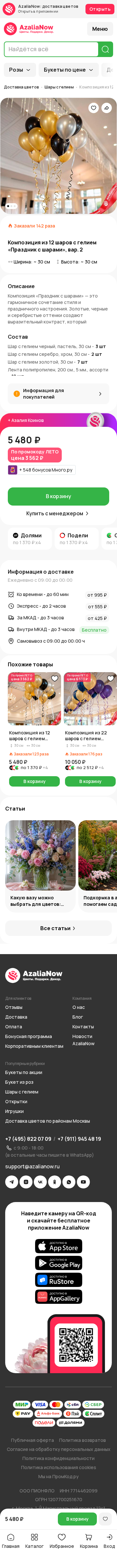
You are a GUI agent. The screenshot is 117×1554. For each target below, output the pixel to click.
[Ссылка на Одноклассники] (54, 1181)
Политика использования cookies (58, 1467)
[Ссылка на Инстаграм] (26, 1181)
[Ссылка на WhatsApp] (68, 1181)
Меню (100, 28)
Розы (16, 69)
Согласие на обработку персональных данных (58, 1449)
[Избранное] (93, 108)
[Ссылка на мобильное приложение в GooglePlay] (58, 1263)
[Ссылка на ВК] (40, 1181)
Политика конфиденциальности (58, 1458)
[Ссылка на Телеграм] (11, 1181)
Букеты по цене (65, 69)
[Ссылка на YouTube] (83, 1181)
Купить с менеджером (54, 513)
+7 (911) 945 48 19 (79, 1138)
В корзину (58, 496)
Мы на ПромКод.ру (58, 1476)
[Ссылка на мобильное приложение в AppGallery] (58, 1297)
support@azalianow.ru (32, 1166)
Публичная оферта (32, 1440)
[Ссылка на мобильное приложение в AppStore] (58, 1246)
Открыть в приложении (38, 11)
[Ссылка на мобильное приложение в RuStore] (58, 1280)
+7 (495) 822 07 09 (28, 1138)
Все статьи (55, 928)
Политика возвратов (82, 1440)
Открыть (99, 9)
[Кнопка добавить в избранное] (54, 679)
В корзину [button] (34, 781)
